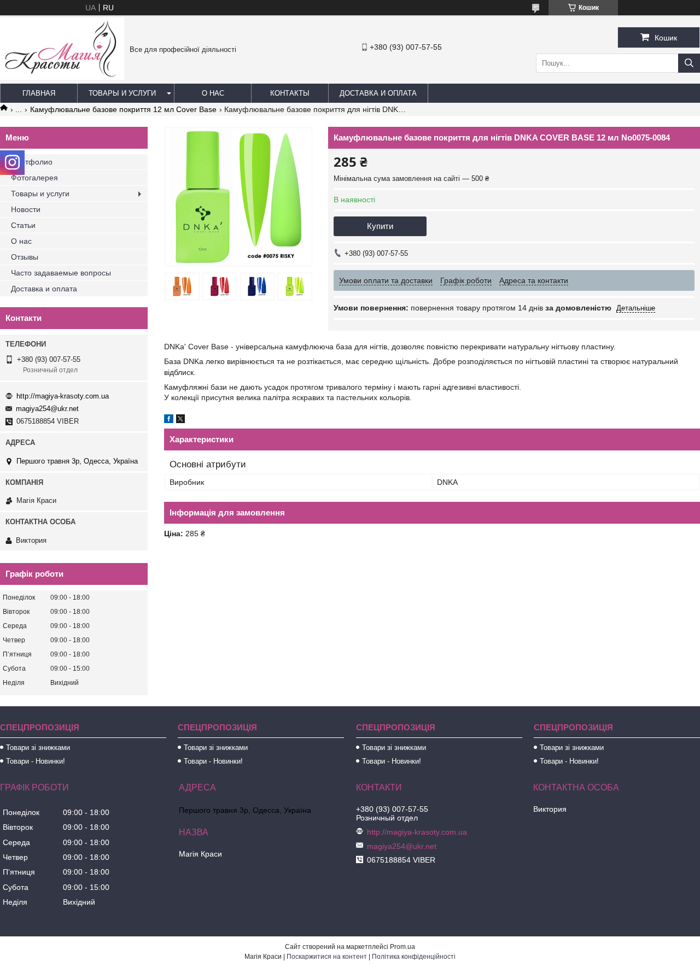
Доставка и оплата (378, 93)
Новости (25, 209)
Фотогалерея (34, 177)
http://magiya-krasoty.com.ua (62, 396)
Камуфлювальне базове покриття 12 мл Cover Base (123, 109)
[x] (180, 420)
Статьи (23, 225)
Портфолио (31, 161)
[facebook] (168, 420)
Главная (38, 93)
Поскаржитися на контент (327, 956)
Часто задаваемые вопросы (61, 272)
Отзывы (24, 257)
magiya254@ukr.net (47, 409)
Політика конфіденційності (414, 956)
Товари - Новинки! (35, 761)
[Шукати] (689, 63)
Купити (380, 226)
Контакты (290, 93)
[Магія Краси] (62, 77)
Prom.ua (402, 947)
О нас (213, 93)
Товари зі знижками (38, 747)
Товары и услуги (122, 93)
